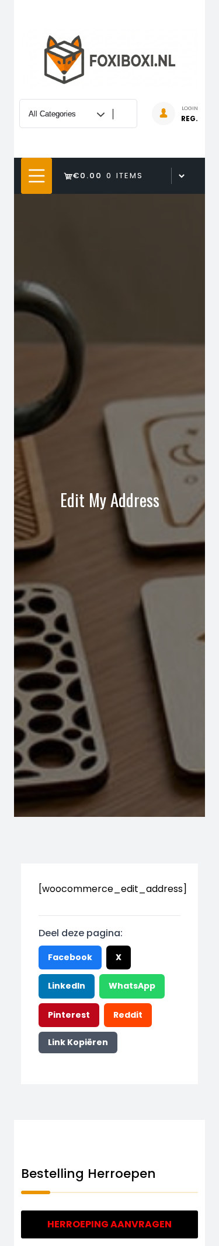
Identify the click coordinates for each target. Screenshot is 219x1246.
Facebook (70, 957)
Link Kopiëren (78, 1042)
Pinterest (69, 1015)
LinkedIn (66, 986)
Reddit (127, 1015)
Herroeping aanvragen (109, 1224)
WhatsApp (132, 986)
